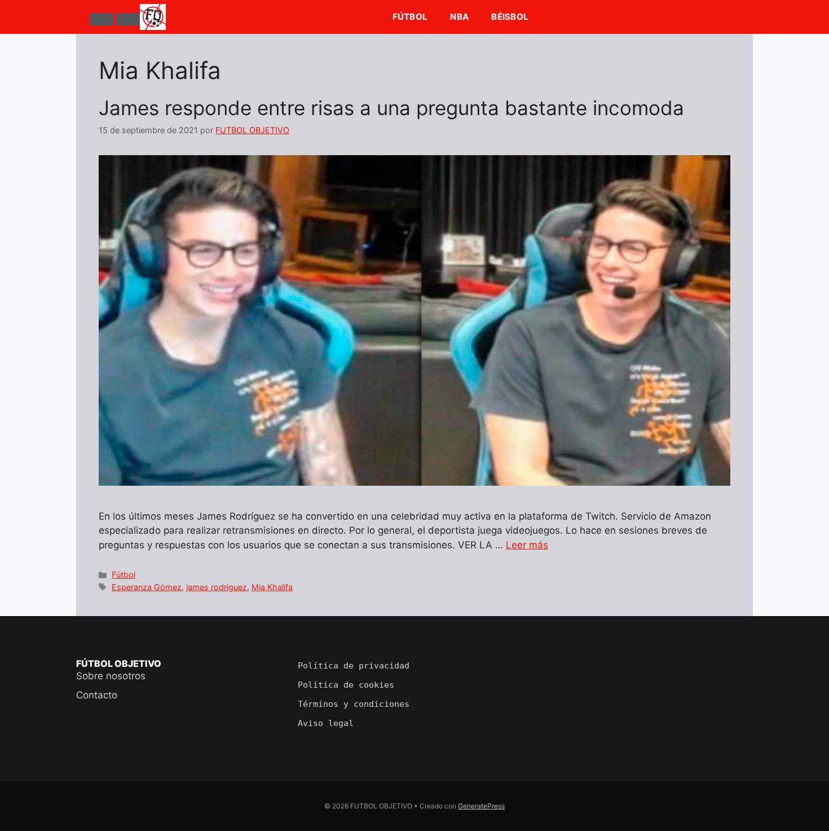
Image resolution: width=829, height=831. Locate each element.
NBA (459, 16)
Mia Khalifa (272, 587)
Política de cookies (346, 685)
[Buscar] (128, 19)
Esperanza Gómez (147, 587)
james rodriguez (216, 587)
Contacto (96, 695)
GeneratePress (481, 806)
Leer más (527, 545)
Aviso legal (326, 723)
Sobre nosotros (110, 675)
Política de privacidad (353, 666)
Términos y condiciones (353, 704)
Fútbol (410, 16)
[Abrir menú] (101, 19)
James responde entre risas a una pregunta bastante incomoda (391, 108)
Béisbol (509, 16)
